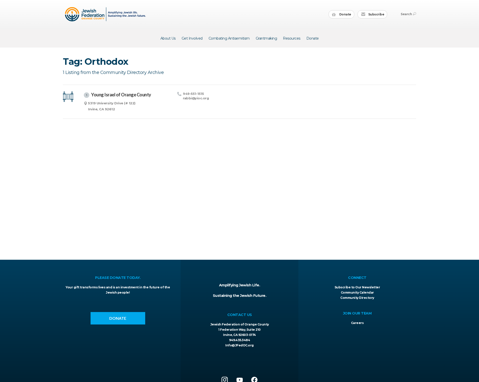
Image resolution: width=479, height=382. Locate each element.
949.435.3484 (239, 340)
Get (192, 38)
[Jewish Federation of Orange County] (106, 14)
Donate (345, 14)
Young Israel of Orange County (118, 94)
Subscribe (375, 14)
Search (406, 14)
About (168, 38)
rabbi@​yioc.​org (196, 98)
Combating (229, 38)
